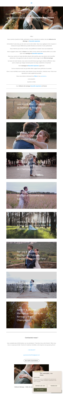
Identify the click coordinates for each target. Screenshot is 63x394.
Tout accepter (40, 389)
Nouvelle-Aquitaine (43, 17)
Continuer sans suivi (40, 385)
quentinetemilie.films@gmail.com (31, 355)
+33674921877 (31, 350)
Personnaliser (54, 385)
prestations (43, 76)
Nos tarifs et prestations (31, 360)
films (35, 76)
